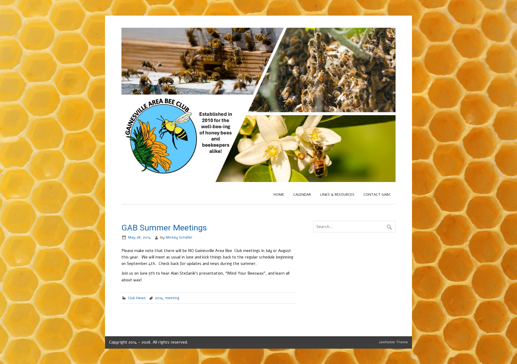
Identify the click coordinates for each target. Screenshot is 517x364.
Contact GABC (377, 194)
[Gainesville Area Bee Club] (258, 180)
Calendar (302, 194)
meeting (172, 297)
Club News (137, 297)
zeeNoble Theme (393, 342)
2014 (159, 297)
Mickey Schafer (179, 237)
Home (279, 194)
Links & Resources (337, 194)
